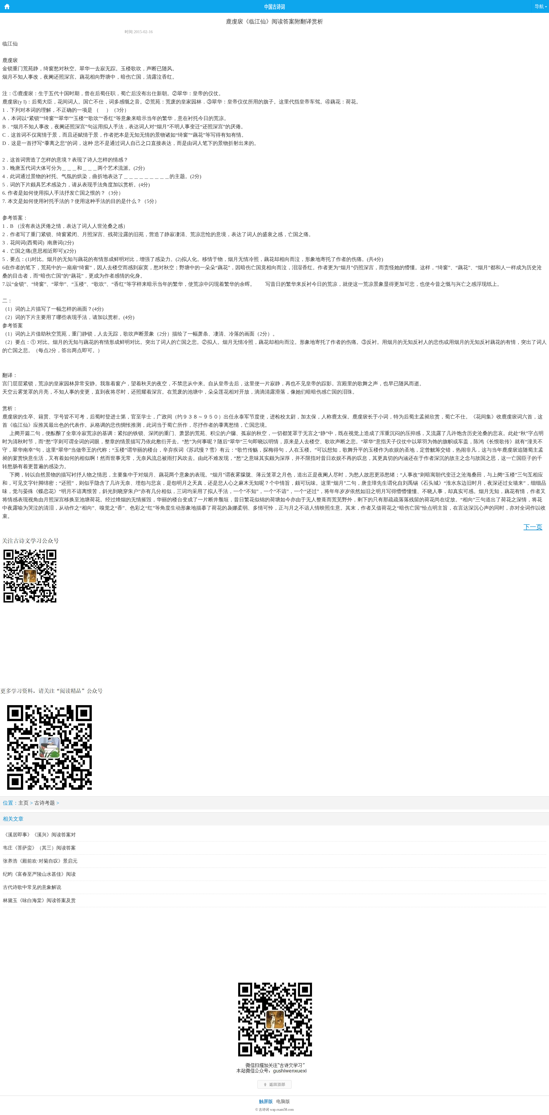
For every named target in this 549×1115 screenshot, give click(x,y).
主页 (23, 803)
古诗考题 (44, 803)
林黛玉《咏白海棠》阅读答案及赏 (39, 900)
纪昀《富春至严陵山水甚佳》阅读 (39, 874)
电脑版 (283, 1101)
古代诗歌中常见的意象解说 (32, 887)
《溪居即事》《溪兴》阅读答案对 (39, 834)
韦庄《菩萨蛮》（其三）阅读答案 (39, 848)
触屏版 (266, 1101)
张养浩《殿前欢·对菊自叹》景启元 (40, 861)
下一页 (533, 526)
